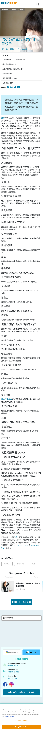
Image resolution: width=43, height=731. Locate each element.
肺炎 (3, 118)
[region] (21, 717)
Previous (8, 577)
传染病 (7, 564)
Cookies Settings (21, 721)
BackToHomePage (21, 602)
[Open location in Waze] (31, 652)
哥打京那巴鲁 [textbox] (8, 618)
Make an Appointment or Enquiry (21, 692)
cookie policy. (9, 716)
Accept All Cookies (21, 727)
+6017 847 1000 (13, 672)
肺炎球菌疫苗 (6, 399)
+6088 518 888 (12, 678)
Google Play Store (21, 545)
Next (37, 577)
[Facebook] (8, 87)
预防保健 (20, 564)
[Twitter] (15, 87)
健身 (33, 564)
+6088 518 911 (12, 665)
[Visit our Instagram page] (11, 684)
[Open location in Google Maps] (12, 652)
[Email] (18, 87)
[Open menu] (38, 4)
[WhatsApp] (11, 87)
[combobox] (21, 618)
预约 (15, 537)
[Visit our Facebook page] (5, 684)
